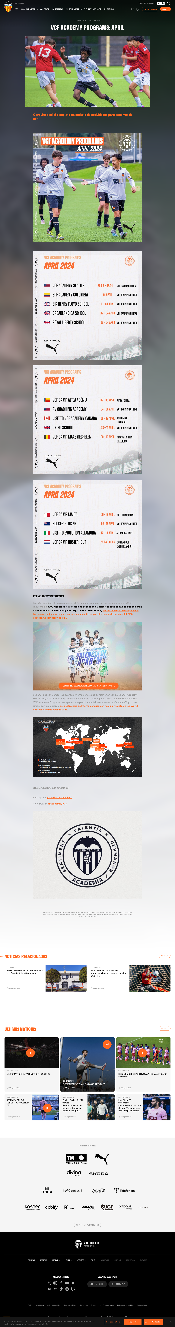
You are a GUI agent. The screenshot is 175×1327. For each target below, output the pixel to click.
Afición (117, 1260)
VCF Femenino (123, 1071)
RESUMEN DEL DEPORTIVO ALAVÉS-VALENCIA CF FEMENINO (142, 1075)
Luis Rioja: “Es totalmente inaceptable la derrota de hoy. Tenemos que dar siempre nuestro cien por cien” (129, 1107)
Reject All (133, 1322)
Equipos (31, 1260)
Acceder (165, 9)
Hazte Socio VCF (94, 9)
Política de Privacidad (125, 1305)
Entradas (59, 9)
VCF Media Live (12, 1071)
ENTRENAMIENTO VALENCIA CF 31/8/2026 (83, 1084)
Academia (105, 1260)
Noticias (110, 9)
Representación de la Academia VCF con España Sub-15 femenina (25, 972)
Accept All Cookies (153, 1322)
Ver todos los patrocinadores (87, 1225)
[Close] (171, 1322)
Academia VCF (12, 967)
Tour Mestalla (75, 9)
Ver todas (164, 956)
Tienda (46, 9)
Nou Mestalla (32, 9)
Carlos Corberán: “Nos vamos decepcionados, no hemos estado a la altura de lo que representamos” (73, 1107)
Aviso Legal (40, 1305)
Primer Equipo (68, 1081)
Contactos (84, 1305)
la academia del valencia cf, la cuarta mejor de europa (87, 685)
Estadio (43, 1260)
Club (93, 1260)
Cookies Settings (70, 1305)
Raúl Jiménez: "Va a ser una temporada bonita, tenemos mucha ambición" (108, 973)
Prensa (93, 1305)
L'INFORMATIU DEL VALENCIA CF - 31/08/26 (28, 1074)
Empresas (130, 1260)
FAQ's (30, 1305)
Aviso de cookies (53, 1305)
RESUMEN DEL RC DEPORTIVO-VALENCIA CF (18, 1103)
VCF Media (81, 1260)
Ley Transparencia (107, 1305)
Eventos (143, 1260)
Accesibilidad (142, 1305)
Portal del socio (150, 9)
